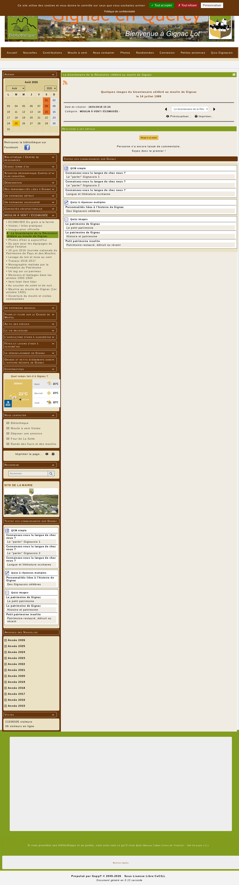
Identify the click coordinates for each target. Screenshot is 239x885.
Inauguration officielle (24, 229)
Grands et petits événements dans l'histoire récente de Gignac (29, 361)
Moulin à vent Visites (26, 428)
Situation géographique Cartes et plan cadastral (29, 175)
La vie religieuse (29, 330)
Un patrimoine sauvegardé (29, 202)
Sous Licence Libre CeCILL (145, 876)
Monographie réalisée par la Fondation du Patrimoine (27, 266)
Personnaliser (212, 5)
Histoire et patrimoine (22, 609)
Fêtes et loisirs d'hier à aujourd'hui (29, 345)
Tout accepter (163, 5)
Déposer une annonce (26, 433)
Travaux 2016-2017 (22, 260)
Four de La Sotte (23, 438)
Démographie (29, 182)
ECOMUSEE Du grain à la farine (31, 221)
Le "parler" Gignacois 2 (24, 553)
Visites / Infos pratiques (25, 225)
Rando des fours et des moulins (33, 443)
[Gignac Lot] (119, 23)
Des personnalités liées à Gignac (29, 189)
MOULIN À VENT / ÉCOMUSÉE (29, 215)
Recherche (29, 464)
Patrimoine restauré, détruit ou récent (93, 244)
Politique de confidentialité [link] (119, 11)
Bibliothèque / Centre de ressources (29, 158)
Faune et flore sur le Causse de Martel (29, 316)
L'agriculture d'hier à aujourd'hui (29, 336)
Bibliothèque (20, 422)
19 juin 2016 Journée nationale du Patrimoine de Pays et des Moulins (31, 252)
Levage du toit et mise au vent (30, 257)
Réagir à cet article (149, 138)
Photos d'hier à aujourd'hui (27, 239)
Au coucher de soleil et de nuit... (31, 285)
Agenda (29, 74)
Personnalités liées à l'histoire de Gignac (95, 207)
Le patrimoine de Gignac (23, 597)
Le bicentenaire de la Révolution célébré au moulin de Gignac (32, 235)
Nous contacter (29, 415)
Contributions (29, 369)
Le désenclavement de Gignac (29, 352)
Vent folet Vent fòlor (22, 281)
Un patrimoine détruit (29, 195)
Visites (29, 714)
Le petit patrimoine (20, 601)
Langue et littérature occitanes (29, 564)
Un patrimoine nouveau (29, 307)
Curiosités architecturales (29, 208)
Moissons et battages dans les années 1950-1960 (29, 276)
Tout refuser (189, 5)
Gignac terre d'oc (29, 166)
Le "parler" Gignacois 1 (24, 541)
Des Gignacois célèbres (24, 584)
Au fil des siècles (29, 323)
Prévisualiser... (181, 116)
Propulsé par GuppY (87, 876)
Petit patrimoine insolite (23, 614)
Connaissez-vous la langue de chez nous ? (96, 173)
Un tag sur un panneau (24, 271)
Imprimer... (206, 116)
